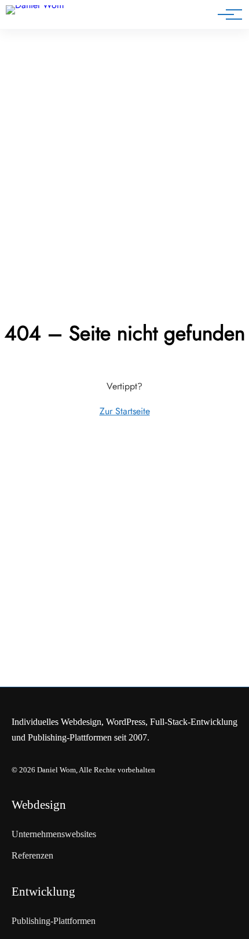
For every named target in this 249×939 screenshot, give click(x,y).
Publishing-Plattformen (54, 921)
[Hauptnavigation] (226, 14)
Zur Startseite (125, 411)
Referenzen (32, 855)
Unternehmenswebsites (54, 834)
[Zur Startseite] (45, 16)
